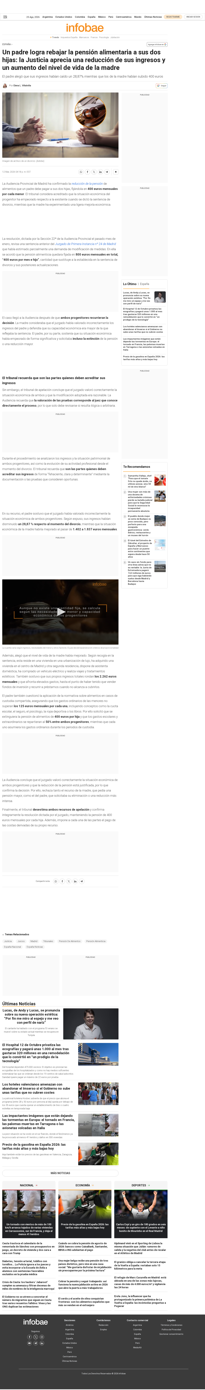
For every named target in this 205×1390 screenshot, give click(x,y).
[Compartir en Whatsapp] (81, 172)
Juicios (21, 941)
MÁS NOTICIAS (60, 1173)
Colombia (80, 17)
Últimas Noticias (153, 17)
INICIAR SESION (193, 17)
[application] (60, 612)
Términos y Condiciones (171, 1325)
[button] (5, 17)
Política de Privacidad (171, 1329)
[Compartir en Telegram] (107, 172)
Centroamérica (123, 17)
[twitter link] (35, 1337)
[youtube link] (29, 1343)
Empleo (103, 1329)
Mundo (137, 17)
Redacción (103, 1325)
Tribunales (48, 941)
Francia (94, 37)
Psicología (104, 37)
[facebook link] (29, 1337)
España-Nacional (12, 947)
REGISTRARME (173, 17)
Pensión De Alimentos (69, 941)
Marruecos (84, 37)
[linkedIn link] (42, 1343)
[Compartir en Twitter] (94, 172)
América (69, 1325)
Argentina (47, 17)
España (91, 17)
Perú (110, 17)
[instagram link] (42, 1337)
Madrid (34, 941)
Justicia (8, 941)
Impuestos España (69, 37)
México (102, 17)
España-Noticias (35, 947)
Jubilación (115, 37)
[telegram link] (35, 1343)
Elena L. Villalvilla (22, 85)
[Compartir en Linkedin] (100, 172)
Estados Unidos (64, 17)
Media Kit (137, 1347)
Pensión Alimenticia (95, 941)
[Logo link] (85, 27)
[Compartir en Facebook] (87, 172)
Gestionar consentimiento (171, 1334)
